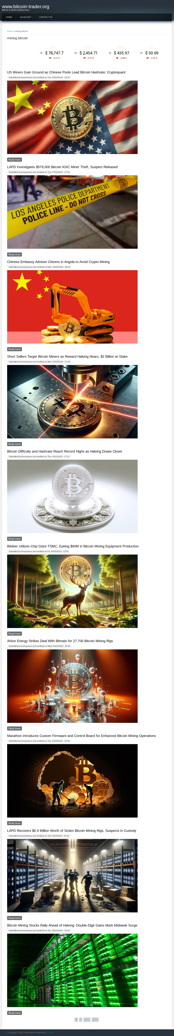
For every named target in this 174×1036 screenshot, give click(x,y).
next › (87, 1019)
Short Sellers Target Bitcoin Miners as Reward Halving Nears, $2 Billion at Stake (67, 356)
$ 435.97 (121, 53)
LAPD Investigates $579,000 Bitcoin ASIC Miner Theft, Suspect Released (62, 167)
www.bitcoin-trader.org (25, 6)
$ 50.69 (151, 53)
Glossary (25, 17)
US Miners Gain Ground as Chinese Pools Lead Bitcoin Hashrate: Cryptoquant (66, 72)
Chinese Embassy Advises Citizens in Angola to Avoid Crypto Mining (58, 262)
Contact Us (45, 17)
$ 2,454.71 (89, 53)
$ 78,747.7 (54, 53)
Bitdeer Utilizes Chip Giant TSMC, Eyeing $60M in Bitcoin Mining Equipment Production (73, 546)
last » (95, 1019)
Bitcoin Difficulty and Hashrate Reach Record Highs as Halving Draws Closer (64, 451)
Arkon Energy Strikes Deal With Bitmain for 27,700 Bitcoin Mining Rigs (60, 641)
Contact (50, 1032)
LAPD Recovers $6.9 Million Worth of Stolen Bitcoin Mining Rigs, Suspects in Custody (71, 831)
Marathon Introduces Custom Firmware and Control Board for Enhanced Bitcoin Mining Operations (81, 736)
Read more (15, 159)
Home (9, 17)
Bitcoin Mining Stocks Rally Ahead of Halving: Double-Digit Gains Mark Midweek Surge (72, 925)
